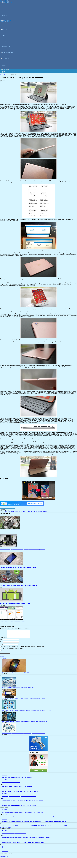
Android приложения (6, 825)
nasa (21, 825)
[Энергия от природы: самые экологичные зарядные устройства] (11, 583)
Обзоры (5, 74)
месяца (61, 825)
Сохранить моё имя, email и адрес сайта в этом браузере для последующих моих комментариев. (23, 646)
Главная (2, 74)
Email (1, 641)
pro (3, 508)
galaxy (14, 825)
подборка (74, 825)
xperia (31, 825)
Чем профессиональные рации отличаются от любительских (17, 530)
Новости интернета (7, 52)
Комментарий (3, 637)
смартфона (8, 827)
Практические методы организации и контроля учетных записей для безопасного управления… (23, 733)
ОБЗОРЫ (4, 35)
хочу (14, 508)
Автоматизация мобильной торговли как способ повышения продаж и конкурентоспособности (23, 698)
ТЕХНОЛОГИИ (5, 58)
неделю (65, 825)
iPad (1, 508)
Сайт (1, 644)
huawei (16, 825)
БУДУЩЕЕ (4, 41)
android (1, 825)
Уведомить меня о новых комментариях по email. (12, 648)
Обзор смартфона (42, 825)
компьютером (7, 508)
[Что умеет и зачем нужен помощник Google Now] (11, 619)
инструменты (57, 825)
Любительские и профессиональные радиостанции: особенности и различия (22, 549)
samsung (26, 825)
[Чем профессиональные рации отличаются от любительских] (10, 528)
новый (68, 825)
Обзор (11, 508)
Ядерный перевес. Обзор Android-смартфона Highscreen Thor (18, 567)
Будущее (4, 846)
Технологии (5, 851)
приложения (2, 827)
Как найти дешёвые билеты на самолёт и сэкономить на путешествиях (18, 687)
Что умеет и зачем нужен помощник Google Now (13, 621)
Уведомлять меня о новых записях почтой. (11, 650)
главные (53, 825)
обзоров (71, 825)
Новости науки (5, 848)
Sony (29, 825)
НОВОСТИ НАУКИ (6, 46)
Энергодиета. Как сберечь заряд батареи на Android (15, 603)
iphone (19, 825)
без (46, 825)
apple (11, 825)
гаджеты (49, 825)
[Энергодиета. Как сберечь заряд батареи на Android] (11, 601)
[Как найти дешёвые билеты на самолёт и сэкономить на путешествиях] (9, 686)
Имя (1, 639)
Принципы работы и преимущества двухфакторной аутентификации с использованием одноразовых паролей (27, 710)
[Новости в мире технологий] (6, 3)
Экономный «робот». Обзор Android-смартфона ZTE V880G (15, 672)
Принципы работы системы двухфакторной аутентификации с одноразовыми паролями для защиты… (25, 721)
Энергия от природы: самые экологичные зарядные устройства (18, 585)
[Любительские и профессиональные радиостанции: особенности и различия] (8, 546)
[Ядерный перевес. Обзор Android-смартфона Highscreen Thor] (11, 564)
